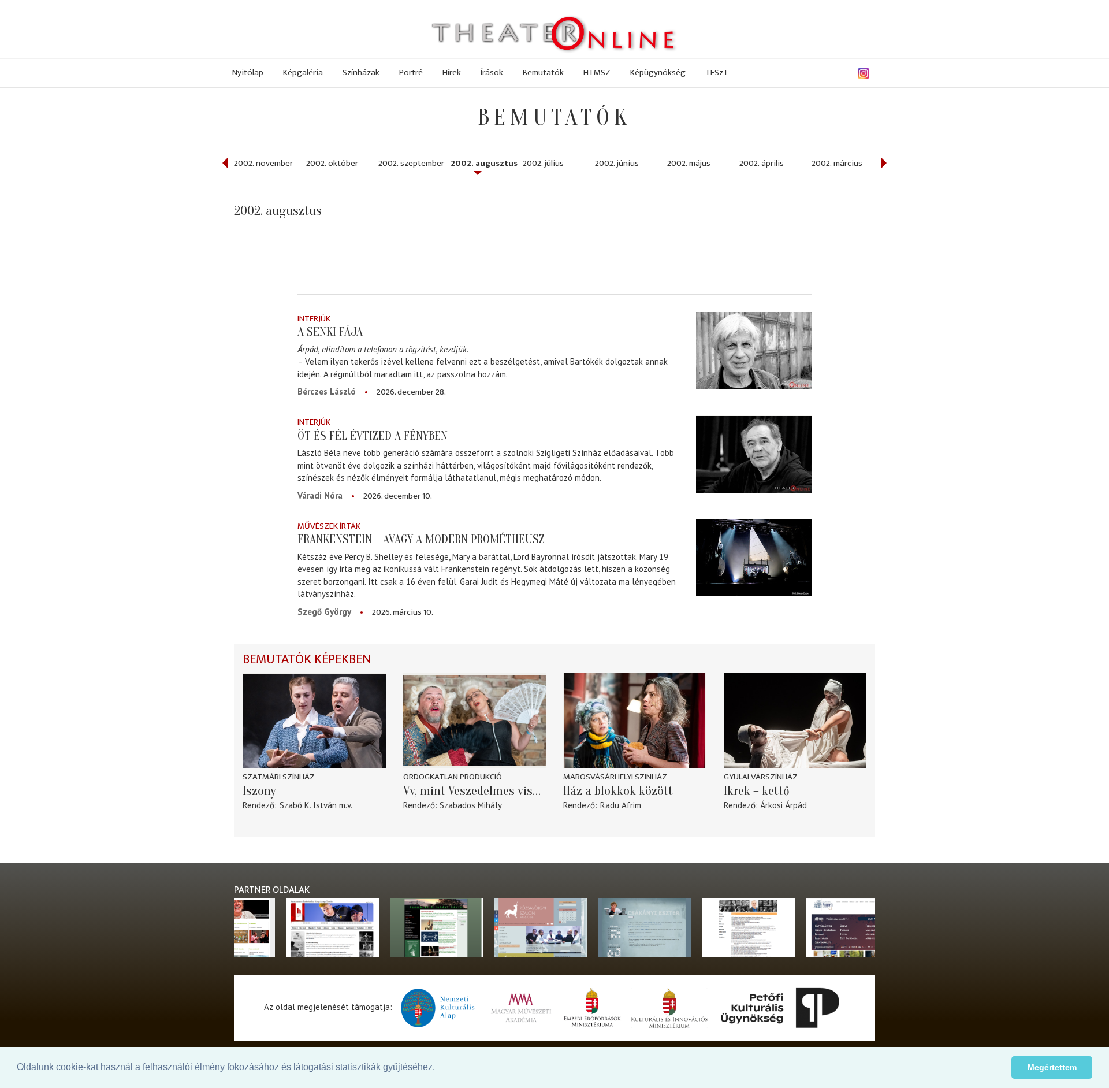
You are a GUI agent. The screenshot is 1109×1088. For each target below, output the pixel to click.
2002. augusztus (484, 163)
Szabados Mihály (471, 805)
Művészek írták (328, 526)
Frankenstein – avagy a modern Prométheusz (421, 539)
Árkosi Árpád (783, 805)
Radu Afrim (620, 805)
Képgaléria (303, 72)
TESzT (716, 72)
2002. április (761, 163)
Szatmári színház (279, 777)
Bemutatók (543, 72)
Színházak (361, 72)
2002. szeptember (411, 163)
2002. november (263, 163)
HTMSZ (597, 72)
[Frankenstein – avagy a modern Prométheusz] (754, 557)
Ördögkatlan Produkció (452, 777)
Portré (411, 72)
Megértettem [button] (1052, 1067)
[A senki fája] (754, 350)
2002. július (543, 163)
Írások (492, 72)
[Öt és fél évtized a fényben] (754, 453)
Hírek (451, 72)
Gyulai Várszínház (761, 777)
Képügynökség (658, 72)
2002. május (688, 163)
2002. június (617, 163)
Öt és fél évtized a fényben (372, 436)
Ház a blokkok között (618, 791)
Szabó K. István (308, 805)
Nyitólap (247, 72)
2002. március (837, 163)
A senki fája (330, 332)
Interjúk (313, 318)
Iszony (259, 791)
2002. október (332, 163)
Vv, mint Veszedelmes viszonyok (474, 791)
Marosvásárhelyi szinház (615, 777)
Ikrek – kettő (757, 791)
